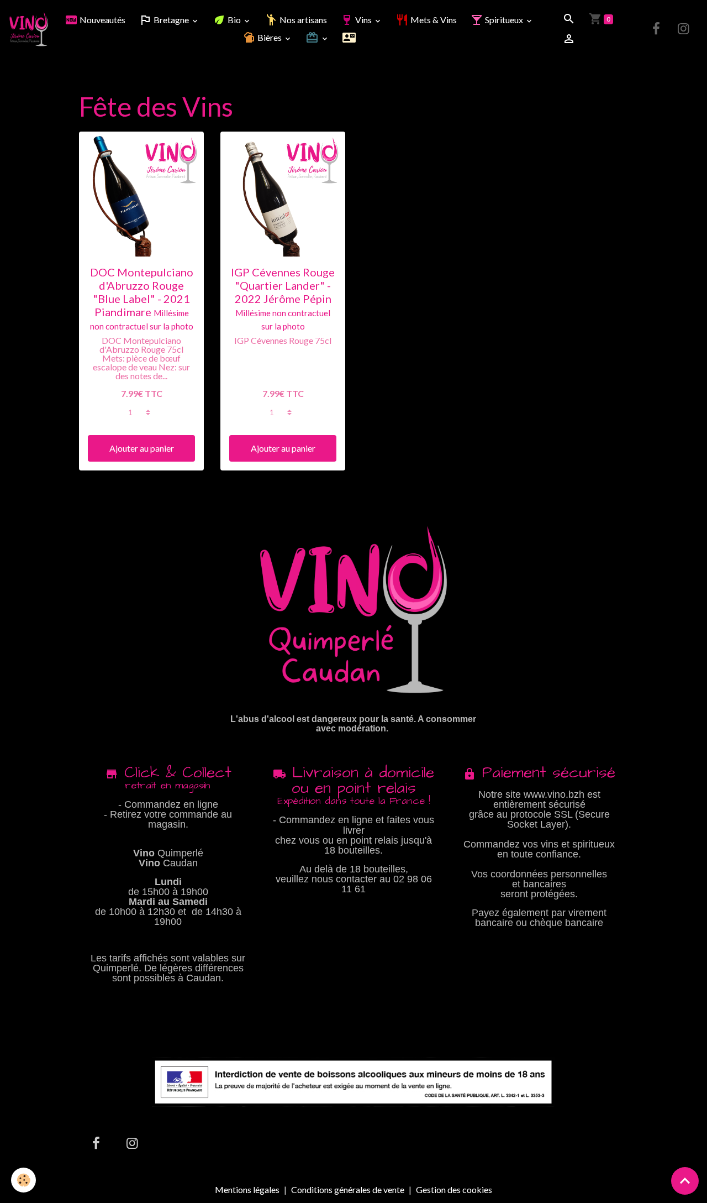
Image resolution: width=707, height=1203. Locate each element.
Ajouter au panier (141, 448)
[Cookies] (23, 1180)
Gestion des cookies (454, 1189)
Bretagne (171, 19)
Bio (234, 19)
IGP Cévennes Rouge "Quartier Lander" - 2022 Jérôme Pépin (283, 285)
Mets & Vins (433, 19)
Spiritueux (504, 19)
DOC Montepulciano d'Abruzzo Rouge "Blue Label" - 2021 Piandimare (141, 291)
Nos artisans (302, 19)
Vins (363, 19)
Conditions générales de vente (347, 1189)
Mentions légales (247, 1189)
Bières (269, 37)
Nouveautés (101, 19)
